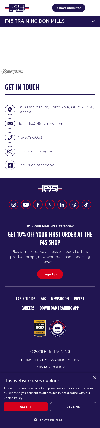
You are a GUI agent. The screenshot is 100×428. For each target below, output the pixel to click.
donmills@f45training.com (40, 123)
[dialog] (50, 400)
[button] (50, 419)
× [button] (94, 378)
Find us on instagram (35, 151)
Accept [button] (26, 407)
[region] (50, 51)
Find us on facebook (35, 165)
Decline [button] (73, 407)
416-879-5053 (29, 137)
